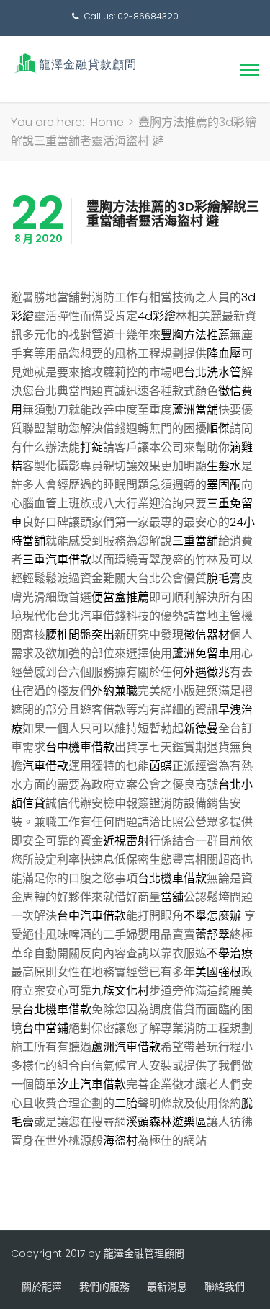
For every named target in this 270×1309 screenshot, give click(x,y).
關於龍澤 (42, 1286)
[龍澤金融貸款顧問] (74, 63)
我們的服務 (104, 1286)
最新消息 (167, 1286)
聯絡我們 (224, 1286)
